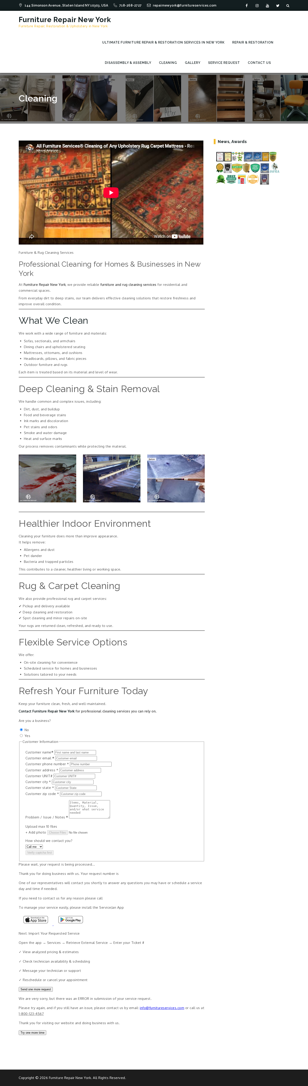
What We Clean (53, 320)
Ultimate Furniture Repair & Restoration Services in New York (163, 42)
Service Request (224, 63)
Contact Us (259, 63)
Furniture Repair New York (65, 20)
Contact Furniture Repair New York (47, 711)
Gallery (192, 63)
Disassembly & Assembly (128, 63)
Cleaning (168, 63)
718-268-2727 (131, 5)
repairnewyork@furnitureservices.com (184, 5)
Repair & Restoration (253, 42)
